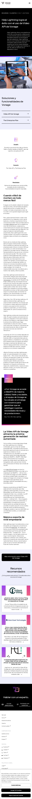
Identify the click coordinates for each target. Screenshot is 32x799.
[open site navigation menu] (29, 3)
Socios (3, 717)
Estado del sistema (6, 720)
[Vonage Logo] (6, 3)
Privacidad (4, 768)
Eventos (4, 736)
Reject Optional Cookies (16, 795)
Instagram (5, 758)
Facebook (5, 747)
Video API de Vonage (11, 114)
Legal (3, 765)
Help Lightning (10, 224)
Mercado (4, 715)
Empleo (3, 739)
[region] (16, 784)
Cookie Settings (16, 785)
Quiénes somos (5, 733)
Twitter (5, 752)
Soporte (4, 723)
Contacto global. (6, 726)
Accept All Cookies (16, 790)
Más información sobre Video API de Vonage (16, 557)
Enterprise (14, 527)
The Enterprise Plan (10, 120)
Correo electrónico (9, 704)
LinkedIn (5, 749)
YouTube (5, 755)
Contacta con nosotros (24, 704)
